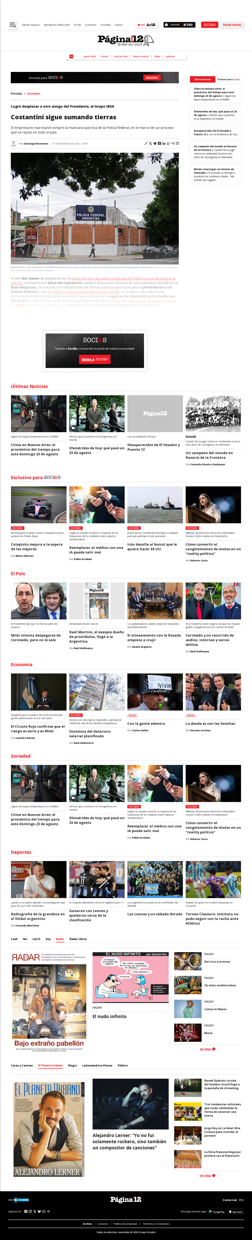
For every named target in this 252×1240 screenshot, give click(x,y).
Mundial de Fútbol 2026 (57, 24)
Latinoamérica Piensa (97, 1065)
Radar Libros (78, 939)
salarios (170, 56)
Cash (14, 939)
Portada (16, 93)
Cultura (119, 24)
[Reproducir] (166, 24)
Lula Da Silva (121, 56)
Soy (48, 939)
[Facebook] (25, 1211)
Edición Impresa (31, 24)
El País (77, 24)
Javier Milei (90, 56)
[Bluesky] (39, 1211)
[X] (34, 1211)
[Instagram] (30, 1211)
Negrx (72, 1065)
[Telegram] (48, 1211)
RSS (241, 1200)
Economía (90, 24)
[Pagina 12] (126, 40)
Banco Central (141, 56)
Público (123, 1065)
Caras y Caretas (22, 1065)
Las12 (36, 939)
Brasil (105, 56)
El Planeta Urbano (50, 1065)
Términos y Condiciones (156, 1223)
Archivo (87, 1223)
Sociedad (105, 24)
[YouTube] (43, 1211)
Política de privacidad (125, 1223)
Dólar (157, 56)
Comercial (230, 1200)
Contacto (103, 1223)
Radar (60, 939)
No (25, 939)
